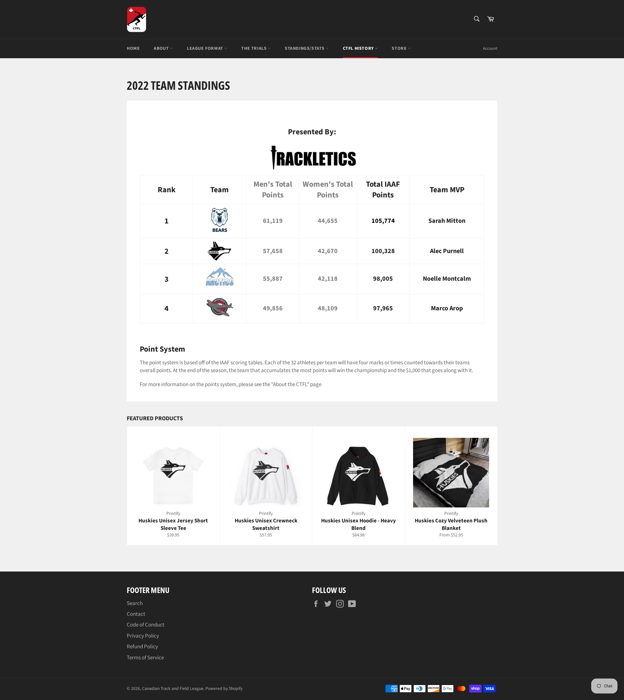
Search (135, 603)
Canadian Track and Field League (172, 688)
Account (490, 48)
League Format (205, 48)
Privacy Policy (143, 636)
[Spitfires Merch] (220, 314)
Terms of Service (145, 658)
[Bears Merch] (219, 230)
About (162, 48)
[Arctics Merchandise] (220, 286)
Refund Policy (142, 647)
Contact (136, 614)
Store (400, 48)
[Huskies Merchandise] (219, 251)
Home (133, 48)
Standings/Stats (305, 48)
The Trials (254, 48)
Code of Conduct (145, 625)
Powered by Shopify (223, 688)
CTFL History (359, 48)
